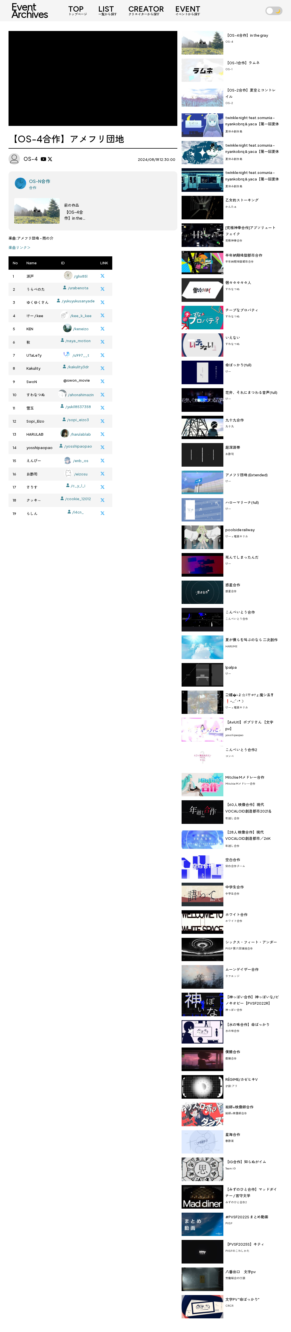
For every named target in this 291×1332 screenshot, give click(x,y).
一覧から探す (107, 11)
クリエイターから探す (146, 11)
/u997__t (80, 355)
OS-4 (31, 159)
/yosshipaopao (78, 446)
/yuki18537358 (78, 406)
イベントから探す (187, 11)
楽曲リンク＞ (20, 247)
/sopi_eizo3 (78, 419)
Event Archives (29, 10)
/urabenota (78, 288)
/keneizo (81, 329)
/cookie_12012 (78, 498)
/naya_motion (78, 340)
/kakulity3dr (78, 367)
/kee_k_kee (81, 315)
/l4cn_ (78, 512)
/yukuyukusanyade (78, 301)
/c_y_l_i (78, 485)
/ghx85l (81, 276)
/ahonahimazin (81, 394)
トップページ (77, 11)
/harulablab (80, 434)
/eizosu (81, 474)
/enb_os (80, 460)
